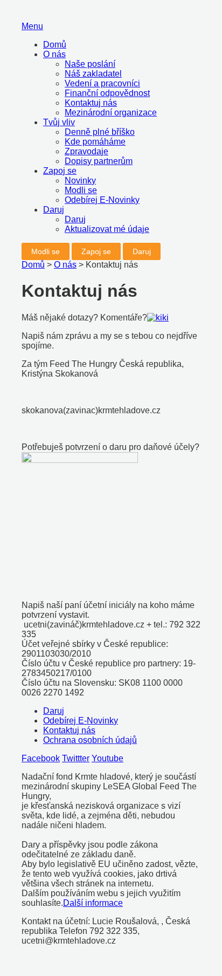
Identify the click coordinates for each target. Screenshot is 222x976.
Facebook (41, 758)
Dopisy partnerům (99, 161)
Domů (54, 44)
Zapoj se (60, 170)
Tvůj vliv (59, 122)
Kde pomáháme (95, 141)
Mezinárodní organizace (111, 112)
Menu (32, 26)
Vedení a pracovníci (102, 83)
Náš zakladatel (93, 73)
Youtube (107, 758)
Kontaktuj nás (91, 102)
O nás (54, 54)
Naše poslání (90, 64)
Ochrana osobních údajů (90, 740)
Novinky (80, 180)
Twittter (75, 758)
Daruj (53, 209)
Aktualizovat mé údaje (107, 229)
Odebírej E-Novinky (102, 199)
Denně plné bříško (100, 131)
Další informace (93, 902)
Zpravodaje (86, 151)
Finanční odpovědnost (107, 93)
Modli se (81, 190)
